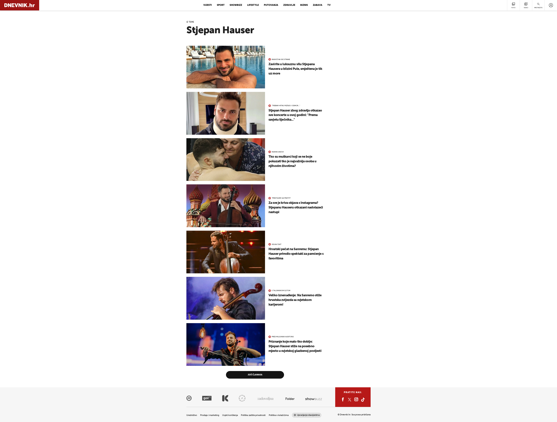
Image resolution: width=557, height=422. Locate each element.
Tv (329, 5)
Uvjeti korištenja (230, 415)
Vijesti (207, 5)
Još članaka (255, 375)
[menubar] (551, 5)
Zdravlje (289, 5)
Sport (221, 5)
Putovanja (271, 5)
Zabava (317, 5)
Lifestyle (253, 5)
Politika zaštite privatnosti (253, 415)
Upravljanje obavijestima (308, 415)
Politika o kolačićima (279, 415)
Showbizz (236, 5)
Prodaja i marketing (209, 415)
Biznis (304, 5)
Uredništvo (191, 415)
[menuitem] (551, 5)
